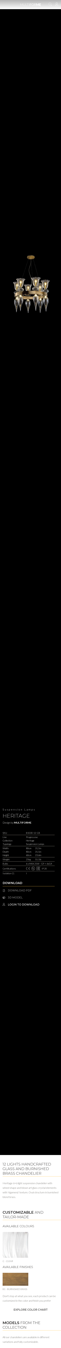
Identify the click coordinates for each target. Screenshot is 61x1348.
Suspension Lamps (19, 809)
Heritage (16, 816)
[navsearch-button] (50, 4)
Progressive (32, 837)
